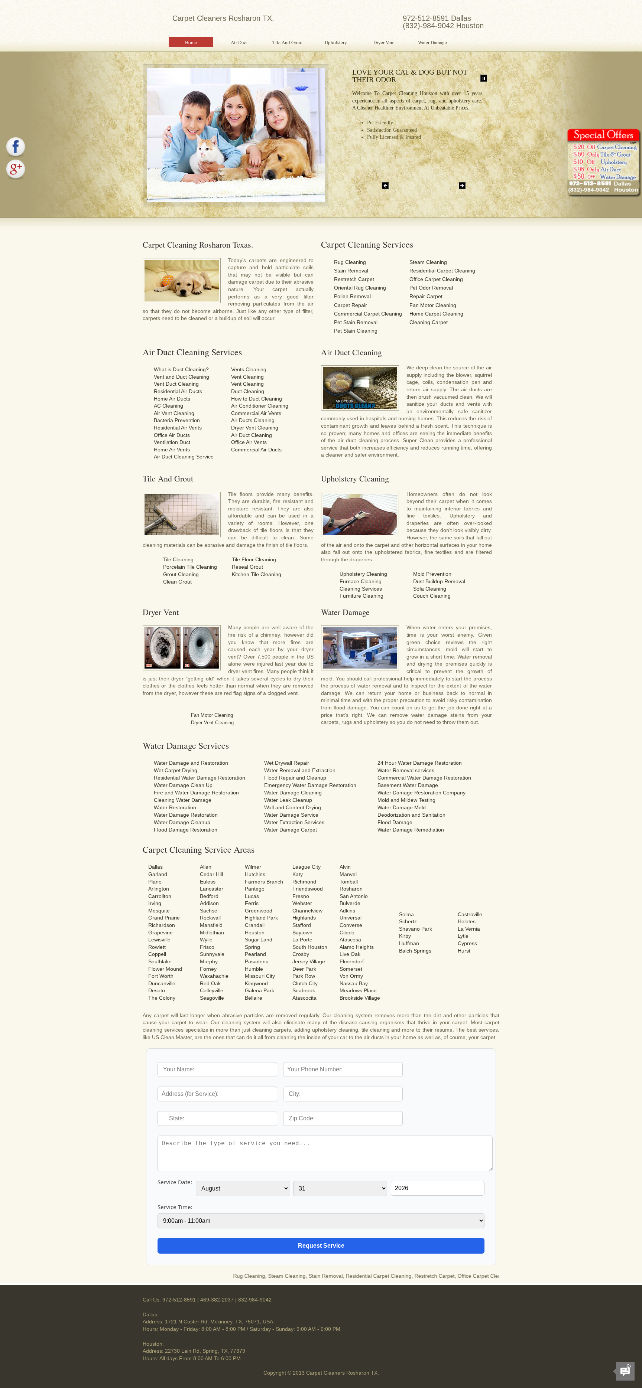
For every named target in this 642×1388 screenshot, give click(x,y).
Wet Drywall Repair (286, 763)
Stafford (301, 925)
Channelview (307, 911)
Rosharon (351, 889)
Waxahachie (214, 976)
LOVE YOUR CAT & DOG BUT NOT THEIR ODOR (409, 76)
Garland (157, 874)
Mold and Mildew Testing (406, 800)
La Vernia (469, 929)
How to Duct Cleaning (256, 399)
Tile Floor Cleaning (254, 559)
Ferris (252, 903)
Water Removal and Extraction (299, 770)
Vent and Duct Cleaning (181, 377)
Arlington (158, 889)
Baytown (302, 932)
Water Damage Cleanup (182, 822)
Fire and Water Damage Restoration (196, 793)
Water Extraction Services (294, 822)
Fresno (300, 896)
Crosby (300, 954)
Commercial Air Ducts (256, 450)
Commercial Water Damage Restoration (424, 778)
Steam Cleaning (428, 262)
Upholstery (336, 42)
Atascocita (304, 998)
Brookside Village (360, 998)
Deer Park (304, 969)
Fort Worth (161, 976)
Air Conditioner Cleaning (259, 406)
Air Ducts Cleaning (253, 420)
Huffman (409, 943)
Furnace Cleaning (361, 581)
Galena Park (259, 990)
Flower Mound (165, 969)
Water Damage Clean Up (183, 785)
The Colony (161, 998)
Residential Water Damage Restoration (199, 778)
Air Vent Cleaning (174, 413)
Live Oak (350, 954)
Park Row (303, 976)
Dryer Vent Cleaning (254, 428)
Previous (385, 185)
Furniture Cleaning (361, 596)
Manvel (348, 874)
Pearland (255, 954)
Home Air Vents (172, 450)
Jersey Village (308, 961)
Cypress (467, 943)
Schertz (408, 921)
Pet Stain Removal (355, 322)
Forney (208, 969)
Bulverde (350, 903)
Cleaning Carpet (428, 322)
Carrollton (159, 896)
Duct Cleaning (247, 391)
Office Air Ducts (172, 435)
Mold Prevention (432, 574)
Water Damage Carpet (290, 830)
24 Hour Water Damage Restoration (419, 763)
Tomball (349, 882)
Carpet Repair (350, 305)
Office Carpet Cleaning (436, 279)
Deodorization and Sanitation (411, 815)
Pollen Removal (352, 296)
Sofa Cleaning (429, 589)
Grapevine (160, 932)
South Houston (309, 947)
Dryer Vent (384, 42)
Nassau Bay (354, 983)
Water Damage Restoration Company (421, 793)
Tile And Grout (287, 42)
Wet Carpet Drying (175, 770)
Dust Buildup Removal (439, 581)
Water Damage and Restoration (191, 763)
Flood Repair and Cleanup (295, 778)
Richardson (161, 925)
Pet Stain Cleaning (355, 331)
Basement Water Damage (407, 785)
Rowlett (157, 947)
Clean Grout (177, 582)
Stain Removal (351, 271)
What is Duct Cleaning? (181, 369)
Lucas (252, 896)
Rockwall (210, 918)
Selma (406, 914)
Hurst (464, 951)
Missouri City (260, 976)
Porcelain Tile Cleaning (190, 567)
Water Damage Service (291, 815)
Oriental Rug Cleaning (360, 288)
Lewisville (159, 940)
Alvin (345, 867)
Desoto (156, 990)
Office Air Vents (249, 442)
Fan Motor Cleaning (432, 305)
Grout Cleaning (181, 574)
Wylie (206, 940)
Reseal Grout (247, 567)
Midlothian (212, 932)
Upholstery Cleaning (363, 574)
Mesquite (159, 911)
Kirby (405, 936)
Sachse (208, 911)
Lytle (463, 936)
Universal (350, 918)
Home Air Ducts (172, 399)
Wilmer (253, 867)
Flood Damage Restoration (185, 830)
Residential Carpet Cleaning (442, 271)
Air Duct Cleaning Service (184, 457)
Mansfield (211, 925)
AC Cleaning (168, 406)
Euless (207, 882)
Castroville (470, 914)
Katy (297, 874)
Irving (154, 903)
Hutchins (255, 874)
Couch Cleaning (432, 596)
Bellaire (253, 998)
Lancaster (211, 889)
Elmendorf (352, 961)
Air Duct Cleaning (251, 435)
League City (306, 867)
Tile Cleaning (178, 559)
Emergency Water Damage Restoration (310, 785)
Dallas (155, 867)
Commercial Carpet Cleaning (368, 314)
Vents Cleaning (248, 369)
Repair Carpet (425, 296)
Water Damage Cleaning (293, 793)
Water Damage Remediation (410, 830)
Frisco (207, 947)
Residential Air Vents (178, 428)
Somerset (351, 969)
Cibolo (347, 932)
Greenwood (258, 911)
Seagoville (212, 998)
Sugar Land (258, 940)
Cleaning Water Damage (182, 800)
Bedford (209, 896)
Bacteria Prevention (177, 420)
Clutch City (305, 983)
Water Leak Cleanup (288, 800)
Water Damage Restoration (186, 815)
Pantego (255, 889)
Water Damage (432, 42)
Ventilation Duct (172, 442)
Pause (483, 78)
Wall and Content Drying (292, 807)
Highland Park (261, 918)
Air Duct (239, 42)
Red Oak (210, 983)
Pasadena (257, 961)
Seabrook (303, 990)
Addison (209, 903)
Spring (252, 947)
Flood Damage (394, 822)
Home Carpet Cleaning (436, 314)
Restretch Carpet (354, 279)
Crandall (255, 925)
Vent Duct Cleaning (176, 384)
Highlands (304, 918)
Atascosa (350, 940)
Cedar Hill (211, 874)
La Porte (302, 940)
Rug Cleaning (350, 262)
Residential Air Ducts (178, 391)
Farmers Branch (264, 882)
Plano (155, 882)
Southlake (160, 961)
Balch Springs (415, 951)
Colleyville (211, 990)
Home (191, 42)
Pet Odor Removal (431, 288)
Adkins (347, 911)
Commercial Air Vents (256, 413)
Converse (351, 925)
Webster (302, 903)
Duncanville (161, 983)
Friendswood (307, 889)
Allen (205, 867)
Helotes (467, 921)
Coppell (157, 954)
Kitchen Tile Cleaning (256, 574)
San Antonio (354, 896)
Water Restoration (175, 807)
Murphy (209, 961)
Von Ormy (351, 976)
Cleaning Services (361, 589)
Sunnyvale (212, 954)
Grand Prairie (164, 918)
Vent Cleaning (247, 377)
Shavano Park (415, 929)
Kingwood (256, 983)
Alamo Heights (357, 947)
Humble (254, 969)
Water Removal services (405, 770)
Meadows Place (358, 990)
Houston (255, 932)
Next (462, 185)
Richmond (304, 882)
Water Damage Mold (401, 807)
